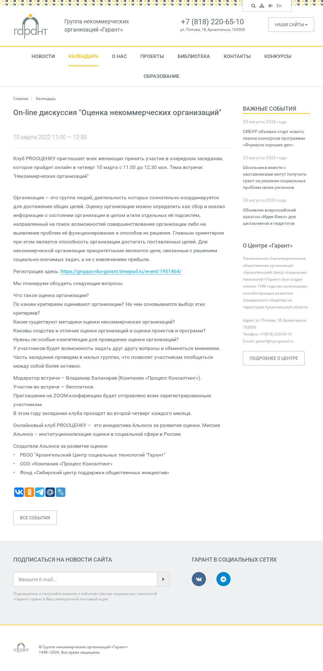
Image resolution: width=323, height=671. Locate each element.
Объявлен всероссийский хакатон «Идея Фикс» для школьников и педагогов (269, 216)
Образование (161, 76)
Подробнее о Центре (274, 358)
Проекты (152, 56)
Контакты (237, 56)
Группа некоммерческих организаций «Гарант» (85, 647)
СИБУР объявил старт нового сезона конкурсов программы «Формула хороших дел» (274, 138)
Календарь (83, 56)
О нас (119, 56)
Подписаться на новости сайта (62, 559)
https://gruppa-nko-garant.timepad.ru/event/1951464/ (121, 271)
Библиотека (194, 56)
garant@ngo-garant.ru (274, 341)
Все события (35, 517)
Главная (20, 98)
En (280, 6)
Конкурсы (277, 56)
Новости (43, 56)
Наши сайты (290, 24)
